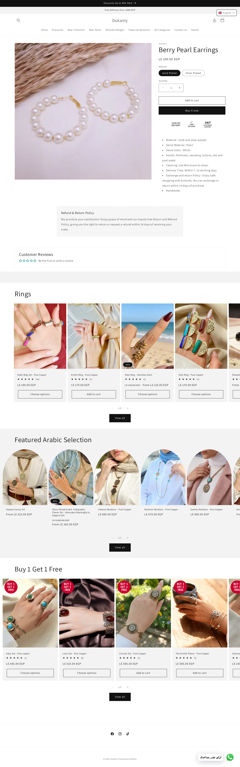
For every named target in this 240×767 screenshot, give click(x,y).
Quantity (163, 80)
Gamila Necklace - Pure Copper (206, 509)
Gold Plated (169, 73)
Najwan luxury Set (15, 509)
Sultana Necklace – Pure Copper (114, 509)
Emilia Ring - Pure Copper (84, 374)
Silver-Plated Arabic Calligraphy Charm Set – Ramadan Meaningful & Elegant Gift (71, 512)
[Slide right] (128, 408)
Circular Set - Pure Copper (132, 653)
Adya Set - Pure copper (18, 653)
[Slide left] (112, 408)
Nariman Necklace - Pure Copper (161, 509)
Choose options (40, 394)
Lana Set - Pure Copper (74, 653)
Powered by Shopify (128, 759)
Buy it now (192, 110)
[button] (18, 20)
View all (120, 418)
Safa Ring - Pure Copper (191, 374)
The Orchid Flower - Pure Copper (192, 653)
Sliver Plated (193, 73)
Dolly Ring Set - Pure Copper (32, 374)
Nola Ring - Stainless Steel (138, 374)
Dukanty (114, 759)
